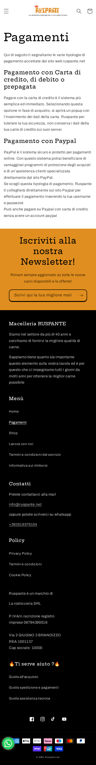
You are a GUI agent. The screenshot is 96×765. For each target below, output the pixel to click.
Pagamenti (18, 422)
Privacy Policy (20, 553)
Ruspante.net (52, 757)
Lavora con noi (21, 444)
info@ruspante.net (25, 504)
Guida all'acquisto (23, 677)
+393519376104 (23, 524)
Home (14, 411)
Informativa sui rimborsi (28, 465)
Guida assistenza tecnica (29, 698)
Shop (13, 433)
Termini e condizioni (25, 564)
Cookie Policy (20, 575)
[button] (6, 11)
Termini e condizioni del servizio (35, 454)
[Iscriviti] (81, 295)
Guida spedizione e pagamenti (33, 687)
